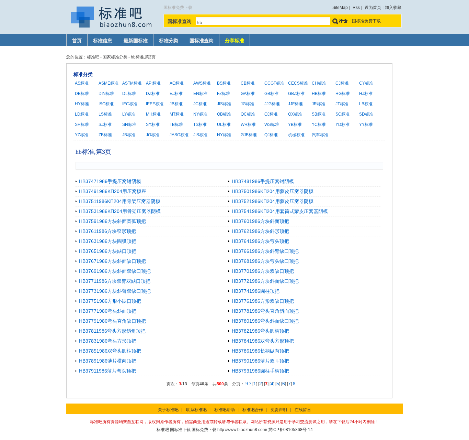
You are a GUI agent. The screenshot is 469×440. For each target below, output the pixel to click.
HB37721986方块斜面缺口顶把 (265, 281)
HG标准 (342, 93)
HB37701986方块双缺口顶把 (263, 271)
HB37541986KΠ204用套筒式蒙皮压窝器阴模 (280, 211)
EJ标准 (176, 93)
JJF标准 (295, 103)
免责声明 (279, 409)
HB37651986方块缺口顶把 (107, 251)
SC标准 (342, 114)
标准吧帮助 (224, 409)
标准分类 (168, 40)
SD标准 (366, 114)
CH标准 (319, 83)
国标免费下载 (204, 429)
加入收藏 (393, 7)
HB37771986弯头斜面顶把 (107, 311)
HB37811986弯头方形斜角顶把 (112, 331)
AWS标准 (202, 83)
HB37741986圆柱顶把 (255, 291)
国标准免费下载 (366, 21)
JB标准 (176, 103)
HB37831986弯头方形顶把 (107, 341)
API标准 (153, 83)
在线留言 (303, 409)
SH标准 (82, 124)
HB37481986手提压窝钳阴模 (263, 181)
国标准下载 (180, 429)
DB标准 (82, 93)
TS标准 (200, 124)
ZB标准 (105, 134)
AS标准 (82, 83)
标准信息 (102, 40)
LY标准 (128, 114)
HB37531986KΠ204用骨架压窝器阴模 (120, 211)
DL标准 (129, 93)
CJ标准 (342, 83)
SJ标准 (105, 124)
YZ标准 (81, 134)
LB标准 (366, 103)
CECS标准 (298, 83)
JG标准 (247, 103)
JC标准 (200, 103)
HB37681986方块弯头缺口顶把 (265, 261)
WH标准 (248, 124)
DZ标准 (153, 93)
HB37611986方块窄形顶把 (107, 231)
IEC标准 (129, 103)
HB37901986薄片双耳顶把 (260, 361)
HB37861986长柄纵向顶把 (260, 351)
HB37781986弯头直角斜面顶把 (265, 311)
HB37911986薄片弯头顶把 (107, 371)
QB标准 (224, 114)
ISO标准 (106, 103)
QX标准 (295, 114)
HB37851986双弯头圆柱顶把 (110, 351)
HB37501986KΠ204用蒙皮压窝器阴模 (272, 191)
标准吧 (93, 57)
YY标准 (366, 124)
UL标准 (224, 124)
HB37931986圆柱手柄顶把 (260, 371)
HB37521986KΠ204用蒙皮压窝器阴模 (272, 201)
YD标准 (342, 124)
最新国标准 (136, 40)
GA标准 (248, 93)
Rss (356, 7)
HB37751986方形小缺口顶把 (110, 301)
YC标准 (319, 124)
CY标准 (366, 83)
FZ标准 (223, 93)
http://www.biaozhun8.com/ (242, 429)
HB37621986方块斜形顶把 (260, 231)
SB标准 (318, 114)
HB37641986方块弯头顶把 (260, 241)
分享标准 (234, 40)
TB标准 (176, 124)
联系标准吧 (196, 409)
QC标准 (248, 114)
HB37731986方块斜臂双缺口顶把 (115, 291)
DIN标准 (106, 93)
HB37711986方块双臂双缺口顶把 (114, 281)
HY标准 (82, 103)
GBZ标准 (296, 93)
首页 (77, 40)
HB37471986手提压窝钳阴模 (110, 181)
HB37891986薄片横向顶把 (107, 361)
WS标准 (271, 124)
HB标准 (319, 93)
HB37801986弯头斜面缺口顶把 (265, 321)
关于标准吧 (168, 409)
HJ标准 (366, 93)
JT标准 (341, 103)
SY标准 (153, 124)
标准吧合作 (252, 409)
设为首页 (373, 7)
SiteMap (340, 7)
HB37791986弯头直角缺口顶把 (112, 321)
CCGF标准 (274, 83)
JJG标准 (272, 103)
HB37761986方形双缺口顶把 (263, 301)
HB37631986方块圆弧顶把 (107, 241)
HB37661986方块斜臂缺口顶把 (265, 251)
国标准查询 (202, 40)
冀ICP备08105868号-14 (290, 429)
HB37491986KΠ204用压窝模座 (112, 191)
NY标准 (200, 114)
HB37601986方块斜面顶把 (260, 221)
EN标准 (200, 93)
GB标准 (271, 93)
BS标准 (224, 83)
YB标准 (295, 124)
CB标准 (248, 83)
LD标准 (82, 114)
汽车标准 (320, 134)
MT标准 (177, 114)
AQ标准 (177, 83)
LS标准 (105, 114)
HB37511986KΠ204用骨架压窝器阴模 (119, 201)
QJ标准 (271, 114)
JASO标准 (179, 134)
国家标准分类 (115, 57)
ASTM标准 (132, 83)
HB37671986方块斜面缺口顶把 (112, 261)
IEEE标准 (154, 103)
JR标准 (318, 103)
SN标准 (129, 124)
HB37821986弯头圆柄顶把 (260, 331)
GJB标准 (249, 134)
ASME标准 (108, 83)
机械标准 (296, 134)
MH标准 (153, 114)
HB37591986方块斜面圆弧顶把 (112, 221)
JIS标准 (224, 103)
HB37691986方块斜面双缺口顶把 (115, 271)
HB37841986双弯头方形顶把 (263, 341)
